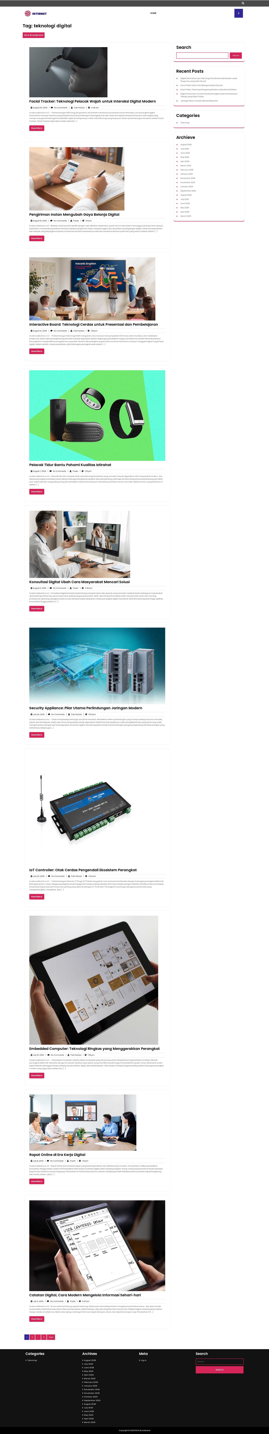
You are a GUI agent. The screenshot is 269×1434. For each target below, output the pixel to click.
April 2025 (184, 212)
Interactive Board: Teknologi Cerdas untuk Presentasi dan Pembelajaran (93, 324)
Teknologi (184, 122)
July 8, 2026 (37, 1161)
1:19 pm (82, 1161)
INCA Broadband (142, 1430)
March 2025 (185, 216)
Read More (36, 128)
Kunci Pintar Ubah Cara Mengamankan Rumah (201, 85)
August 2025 (186, 195)
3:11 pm (86, 220)
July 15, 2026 (38, 1055)
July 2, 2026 (37, 1301)
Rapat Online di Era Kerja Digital (57, 1154)
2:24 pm (90, 876)
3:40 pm (86, 588)
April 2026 (184, 161)
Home (153, 13)
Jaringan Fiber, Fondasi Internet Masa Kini (199, 100)
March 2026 (185, 165)
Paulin (74, 220)
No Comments (58, 107)
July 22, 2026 (38, 876)
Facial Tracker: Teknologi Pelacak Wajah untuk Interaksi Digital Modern (92, 101)
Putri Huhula (77, 107)
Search (183, 47)
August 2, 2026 (39, 588)
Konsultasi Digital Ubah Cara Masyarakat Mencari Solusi (79, 581)
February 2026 (186, 169)
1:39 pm (89, 1055)
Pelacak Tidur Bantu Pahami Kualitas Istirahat (70, 464)
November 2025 (187, 182)
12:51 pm (90, 714)
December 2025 (187, 178)
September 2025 (188, 190)
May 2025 (184, 207)
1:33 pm (85, 471)
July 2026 (184, 148)
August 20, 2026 (39, 107)
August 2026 (186, 144)
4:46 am (92, 107)
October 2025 (186, 186)
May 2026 (184, 157)
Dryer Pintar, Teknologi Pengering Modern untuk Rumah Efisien (208, 89)
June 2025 (185, 203)
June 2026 (185, 153)
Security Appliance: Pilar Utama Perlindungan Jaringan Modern (85, 708)
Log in (143, 1360)
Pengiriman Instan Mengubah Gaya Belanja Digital (74, 214)
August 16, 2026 (39, 220)
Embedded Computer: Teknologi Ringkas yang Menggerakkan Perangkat (94, 1048)
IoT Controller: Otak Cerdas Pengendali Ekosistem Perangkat (83, 870)
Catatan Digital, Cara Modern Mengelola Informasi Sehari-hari (85, 1295)
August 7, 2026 (39, 471)
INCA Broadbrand (33, 35)
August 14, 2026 (39, 330)
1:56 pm (92, 330)
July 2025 (184, 199)
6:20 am (83, 1301)
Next (51, 1337)
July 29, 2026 (38, 714)
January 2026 (186, 174)
